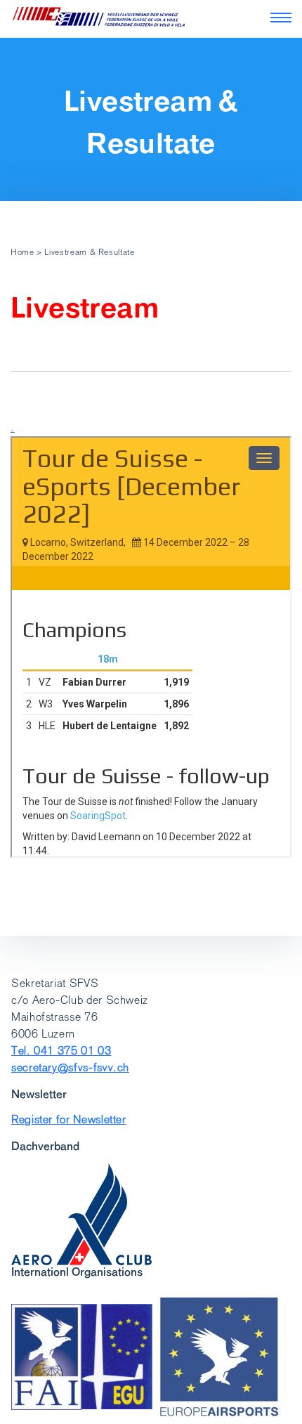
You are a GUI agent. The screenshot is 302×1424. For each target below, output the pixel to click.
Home (22, 252)
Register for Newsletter (68, 1119)
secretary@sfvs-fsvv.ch (70, 1067)
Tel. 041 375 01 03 (61, 1050)
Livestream (85, 307)
